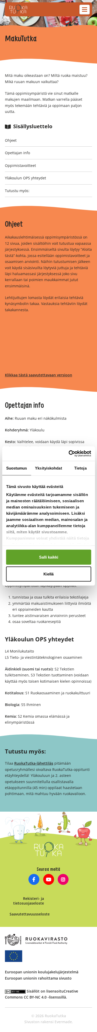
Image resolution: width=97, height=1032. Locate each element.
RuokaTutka (18, 9)
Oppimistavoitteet (20, 165)
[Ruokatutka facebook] (34, 880)
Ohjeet (11, 140)
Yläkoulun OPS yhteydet (25, 177)
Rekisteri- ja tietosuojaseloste (28, 900)
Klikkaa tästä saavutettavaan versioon (38, 374)
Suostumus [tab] (16, 468)
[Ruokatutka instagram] (63, 880)
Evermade (63, 1021)
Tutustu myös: (17, 190)
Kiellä (48, 574)
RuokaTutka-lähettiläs (33, 763)
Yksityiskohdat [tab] (48, 468)
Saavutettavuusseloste (30, 914)
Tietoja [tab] (80, 468)
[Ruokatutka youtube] (48, 880)
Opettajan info (17, 152)
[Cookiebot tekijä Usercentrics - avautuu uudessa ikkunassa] (69, 453)
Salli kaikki (48, 557)
